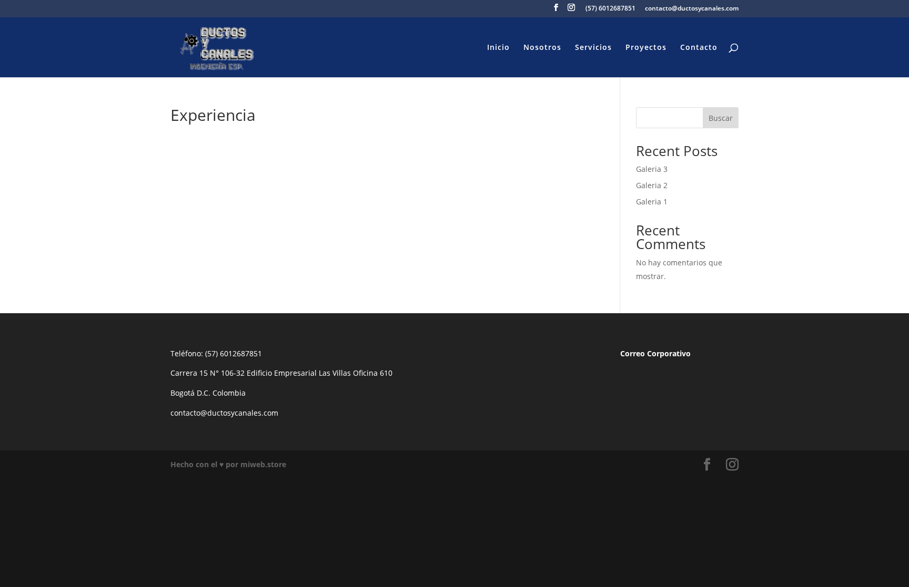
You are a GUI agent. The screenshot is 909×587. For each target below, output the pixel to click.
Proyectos (645, 48)
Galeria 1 (652, 202)
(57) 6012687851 (610, 9)
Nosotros (542, 48)
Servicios (593, 48)
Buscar (721, 118)
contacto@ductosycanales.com (692, 9)
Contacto (699, 48)
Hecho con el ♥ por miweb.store (228, 464)
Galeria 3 (652, 169)
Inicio (498, 48)
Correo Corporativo (655, 353)
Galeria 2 (652, 185)
